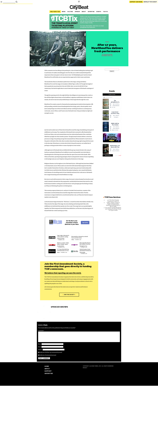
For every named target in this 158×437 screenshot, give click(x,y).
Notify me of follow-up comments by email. (50, 352)
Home (47, 366)
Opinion (77, 11)
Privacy (85, 367)
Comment (41, 330)
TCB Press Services (112, 197)
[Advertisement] (112, 230)
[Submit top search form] (16, 2)
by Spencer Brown (107, 54)
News (63, 11)
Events (98, 11)
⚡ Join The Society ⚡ (69, 294)
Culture (70, 11)
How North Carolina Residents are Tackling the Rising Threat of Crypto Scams (113, 209)
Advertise (91, 11)
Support (136, 1)
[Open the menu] (1, 1)
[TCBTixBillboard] (79, 29)
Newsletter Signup (150, 1)
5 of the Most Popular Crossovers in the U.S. (113, 200)
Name (39, 344)
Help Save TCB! (55, 11)
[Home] (79, 7)
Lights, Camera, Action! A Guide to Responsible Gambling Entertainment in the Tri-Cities (113, 204)
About (84, 11)
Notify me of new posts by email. (47, 355)
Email (39, 346)
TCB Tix (105, 11)
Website (40, 349)
